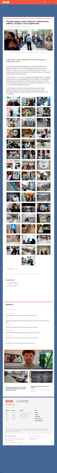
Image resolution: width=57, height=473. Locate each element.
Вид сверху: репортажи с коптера (26, 412)
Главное (8, 410)
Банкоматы (14, 418)
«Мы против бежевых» (13, 365)
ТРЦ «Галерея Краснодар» (34, 274)
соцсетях (18, 77)
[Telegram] (10, 407)
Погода (7, 418)
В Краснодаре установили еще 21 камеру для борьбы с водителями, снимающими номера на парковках (16, 389)
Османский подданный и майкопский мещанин (40, 387)
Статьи (7, 414)
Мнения (7, 415)
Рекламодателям (13, 442)
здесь (19, 431)
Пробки (7, 420)
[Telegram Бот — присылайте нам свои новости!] (13, 407)
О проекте (6, 442)
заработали (22, 70)
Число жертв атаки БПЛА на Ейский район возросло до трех (20, 343)
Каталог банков (15, 412)
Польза (36, 414)
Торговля (26, 274)
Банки (13, 410)
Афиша (7, 417)
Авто (36, 410)
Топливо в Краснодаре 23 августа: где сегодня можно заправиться (22, 327)
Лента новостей (9, 345)
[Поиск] (48, 2)
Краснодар (20, 274)
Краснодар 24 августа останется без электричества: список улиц (21, 315)
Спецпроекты (38, 418)
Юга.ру (17, 400)
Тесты (36, 412)
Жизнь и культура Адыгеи (25, 417)
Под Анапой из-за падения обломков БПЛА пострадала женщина (22, 338)
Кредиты (13, 415)
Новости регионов (11, 309)
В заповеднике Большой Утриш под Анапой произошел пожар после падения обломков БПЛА (27, 321)
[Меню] (52, 2)
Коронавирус (14, 274)
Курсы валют (14, 417)
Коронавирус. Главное (12, 283)
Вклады (13, 414)
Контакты (20, 442)
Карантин (8, 274)
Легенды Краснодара (24, 414)
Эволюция (37, 416)
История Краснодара (24, 415)
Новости (9, 304)
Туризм (21, 410)
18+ (45, 2)
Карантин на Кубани (12, 285)
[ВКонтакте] (7, 407)
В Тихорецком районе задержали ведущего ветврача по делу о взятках (23, 332)
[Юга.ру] (6, 2)
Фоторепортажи (39, 420)
